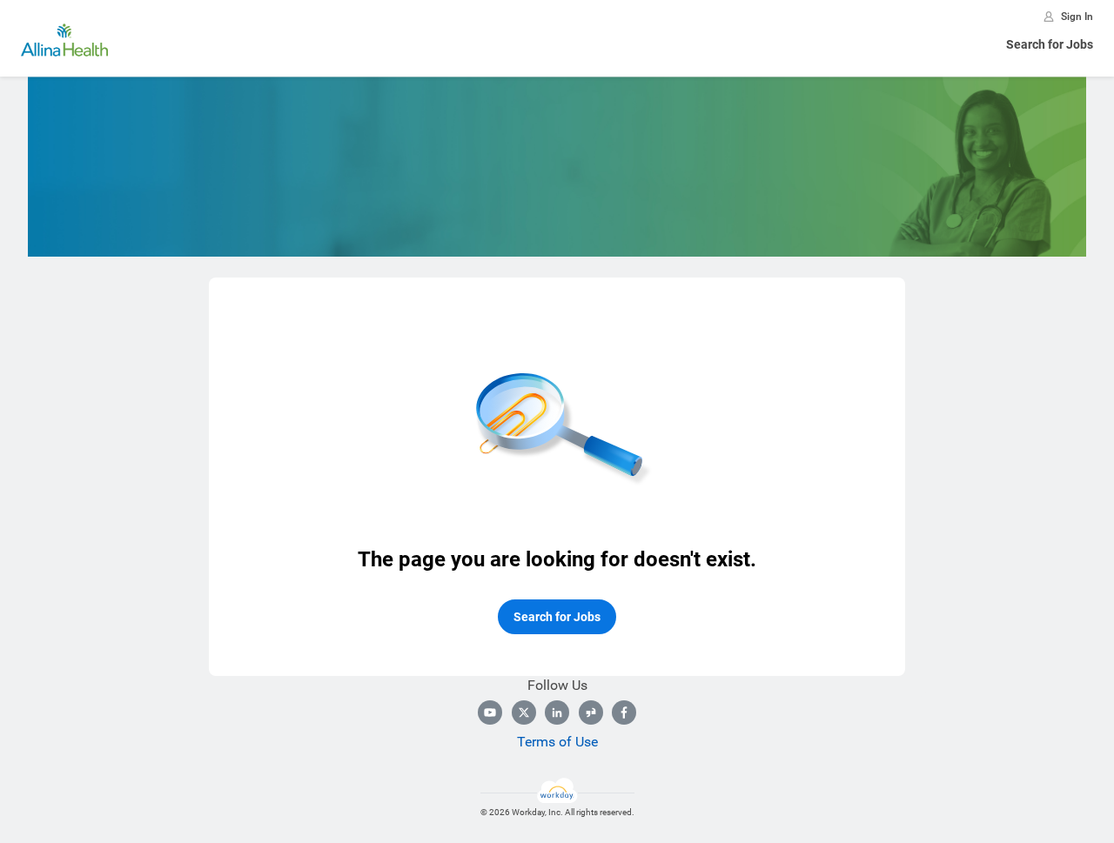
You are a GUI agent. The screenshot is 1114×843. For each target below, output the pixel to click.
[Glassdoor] (591, 712)
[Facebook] (624, 712)
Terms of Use (557, 741)
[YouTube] (490, 712)
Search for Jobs (1049, 44)
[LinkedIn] (557, 712)
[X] (524, 712)
